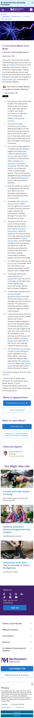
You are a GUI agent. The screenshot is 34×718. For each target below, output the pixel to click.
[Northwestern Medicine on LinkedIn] (23, 594)
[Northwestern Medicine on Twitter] (11, 594)
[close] (32, 3)
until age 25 (17, 126)
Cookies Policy (20, 707)
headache (15, 311)
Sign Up (15, 607)
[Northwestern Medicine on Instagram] (17, 594)
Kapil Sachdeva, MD (9, 79)
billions (13, 65)
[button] (2, 9)
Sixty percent (12, 101)
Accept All (17, 712)
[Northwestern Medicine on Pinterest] (11, 597)
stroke (25, 326)
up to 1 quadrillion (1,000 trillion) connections (16, 163)
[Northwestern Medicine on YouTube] (17, 597)
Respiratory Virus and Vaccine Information (13, 3)
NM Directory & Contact (17, 675)
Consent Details (6, 707)
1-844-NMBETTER (17, 668)
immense (19, 149)
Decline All (17, 716)
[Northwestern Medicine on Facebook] (5, 594)
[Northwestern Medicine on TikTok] (5, 597)
